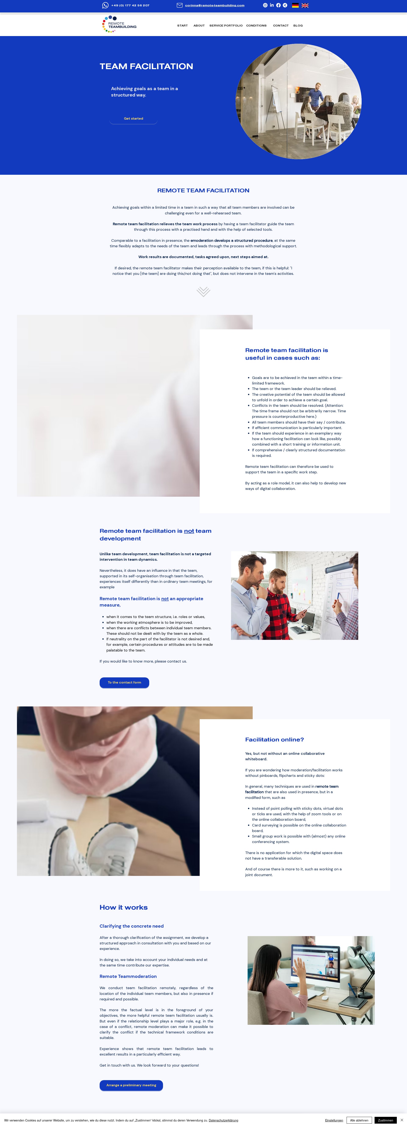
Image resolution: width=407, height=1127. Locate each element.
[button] (226, 26)
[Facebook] (278, 5)
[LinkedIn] (272, 5)
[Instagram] (265, 5)
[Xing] (285, 5)
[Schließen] (401, 1120)
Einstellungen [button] (334, 1120)
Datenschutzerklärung (223, 1120)
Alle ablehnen (359, 1120)
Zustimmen (385, 1120)
